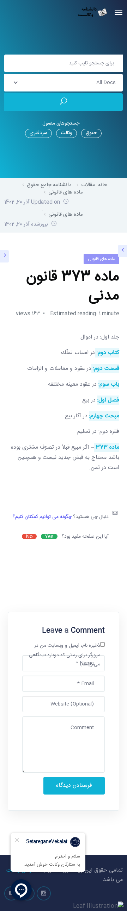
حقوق (91, 133)
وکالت (66, 133)
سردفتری (38, 133)
